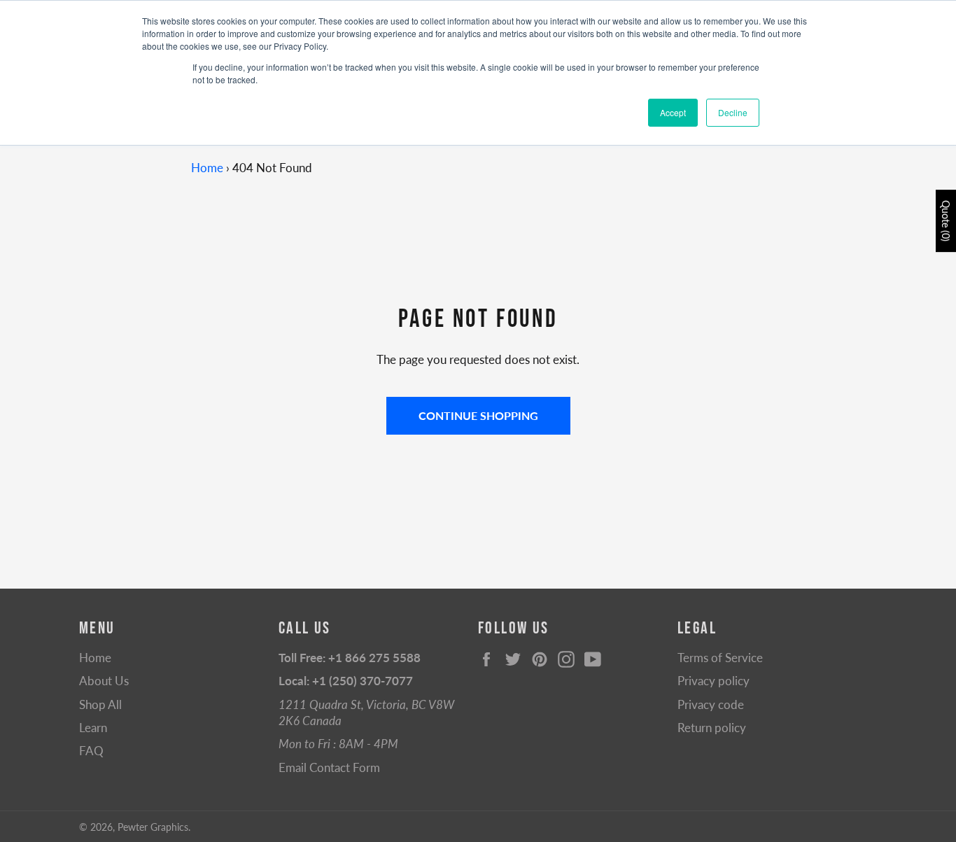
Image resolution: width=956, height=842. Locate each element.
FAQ (91, 750)
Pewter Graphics (153, 827)
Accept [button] (673, 112)
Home (207, 167)
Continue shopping (478, 415)
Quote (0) (946, 220)
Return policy (711, 727)
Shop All (100, 704)
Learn (93, 727)
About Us (104, 680)
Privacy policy (713, 680)
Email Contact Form (329, 767)
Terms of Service (720, 657)
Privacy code (710, 704)
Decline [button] (732, 112)
